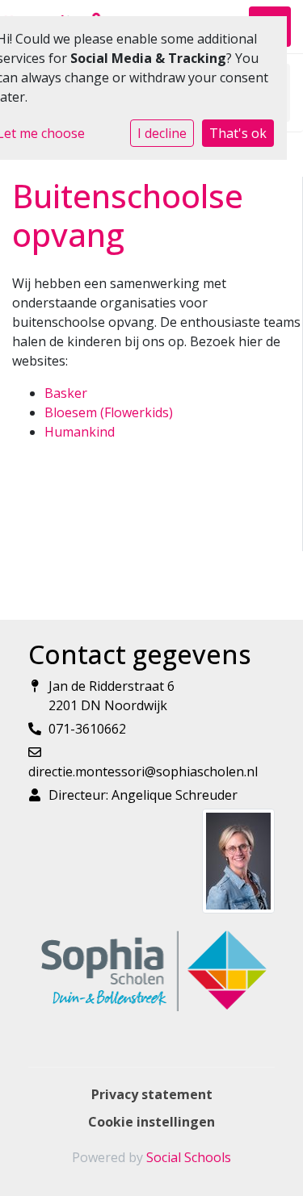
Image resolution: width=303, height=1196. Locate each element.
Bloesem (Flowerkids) (108, 412)
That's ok (238, 133)
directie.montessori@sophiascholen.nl (143, 771)
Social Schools (188, 1157)
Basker (65, 393)
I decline (162, 133)
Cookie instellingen (151, 1122)
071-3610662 (87, 729)
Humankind (79, 432)
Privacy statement (152, 1094)
